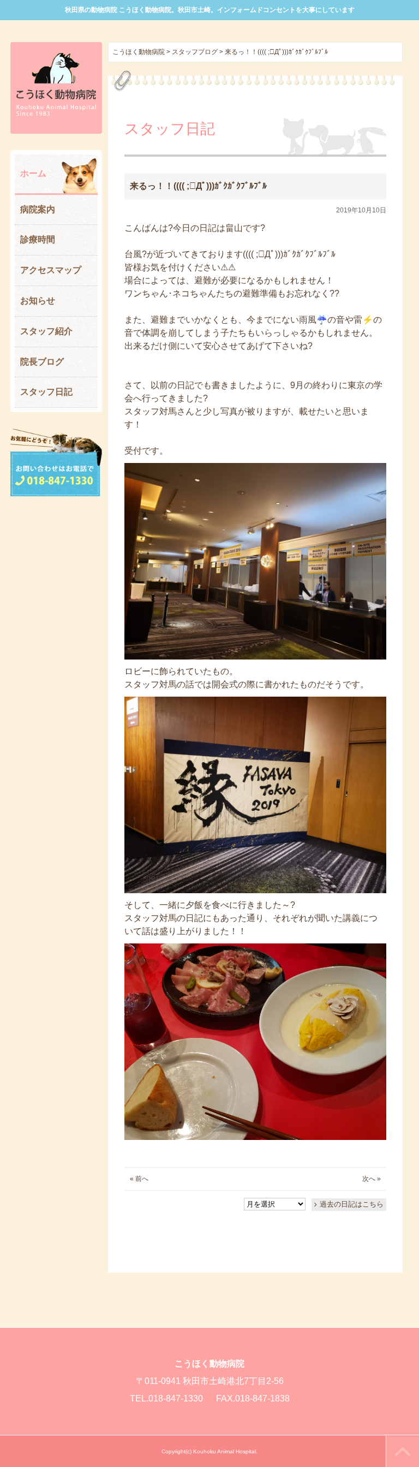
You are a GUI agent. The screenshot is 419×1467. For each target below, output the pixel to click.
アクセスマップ (50, 270)
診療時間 (37, 239)
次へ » (371, 1179)
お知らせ (37, 300)
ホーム (33, 173)
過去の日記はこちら (352, 1204)
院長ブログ (42, 361)
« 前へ (139, 1179)
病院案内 (37, 209)
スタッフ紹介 (46, 331)
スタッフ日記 (46, 391)
